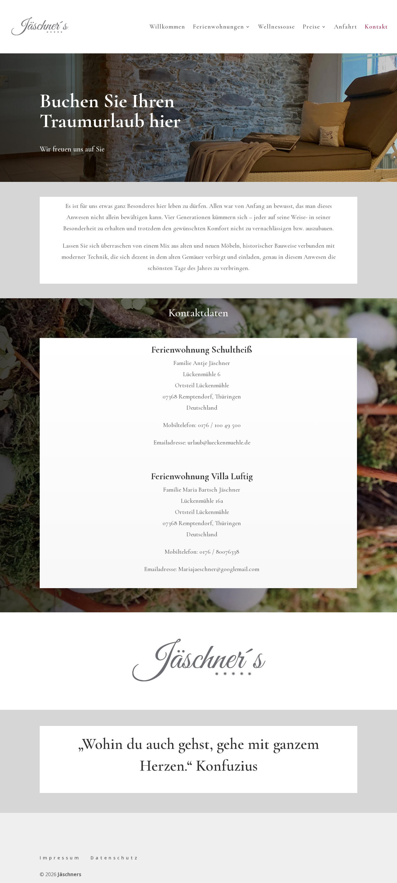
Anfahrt (345, 27)
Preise (311, 27)
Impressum (60, 858)
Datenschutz (115, 858)
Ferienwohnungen (218, 27)
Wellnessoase (276, 27)
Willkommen (167, 27)
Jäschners (69, 874)
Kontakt (376, 27)
